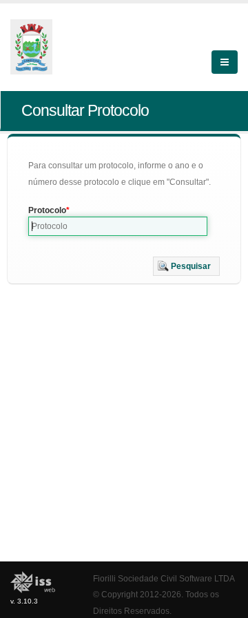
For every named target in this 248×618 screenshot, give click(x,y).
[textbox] (117, 226)
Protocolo (47, 210)
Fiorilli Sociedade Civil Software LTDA (164, 578)
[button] (186, 266)
